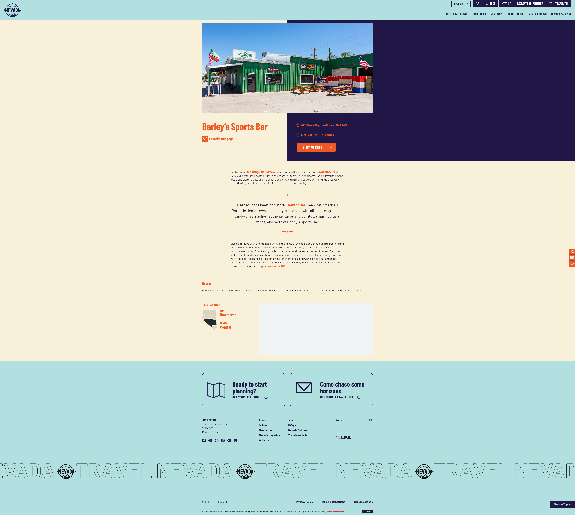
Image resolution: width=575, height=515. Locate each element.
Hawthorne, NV (326, 172)
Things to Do (478, 14)
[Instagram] (217, 440)
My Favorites (561, 3)
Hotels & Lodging (456, 14)
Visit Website (312, 147)
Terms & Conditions (333, 501)
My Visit (506, 3)
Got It (367, 511)
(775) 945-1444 (310, 134)
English (458, 4)
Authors (264, 440)
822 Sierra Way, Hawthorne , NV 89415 (324, 125)
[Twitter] (210, 440)
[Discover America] (354, 437)
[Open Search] (477, 3)
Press (262, 420)
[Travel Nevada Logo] (12, 10)
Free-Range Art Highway (260, 172)
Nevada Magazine (561, 14)
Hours (330, 134)
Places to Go (515, 14)
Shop (492, 3)
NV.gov (292, 425)
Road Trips (497, 14)
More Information (335, 511)
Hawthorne (296, 205)
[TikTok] (235, 440)
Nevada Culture (297, 430)
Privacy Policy (304, 501)
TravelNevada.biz (298, 435)
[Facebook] (204, 440)
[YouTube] (229, 440)
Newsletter (265, 430)
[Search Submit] (370, 420)
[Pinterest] (223, 440)
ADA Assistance (363, 501)
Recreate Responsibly (530, 3)
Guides (263, 425)
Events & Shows (537, 14)
